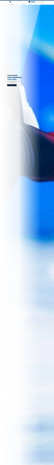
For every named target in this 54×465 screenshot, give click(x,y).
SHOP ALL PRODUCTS (21, 85)
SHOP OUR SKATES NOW (11, 85)
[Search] (29, 2)
